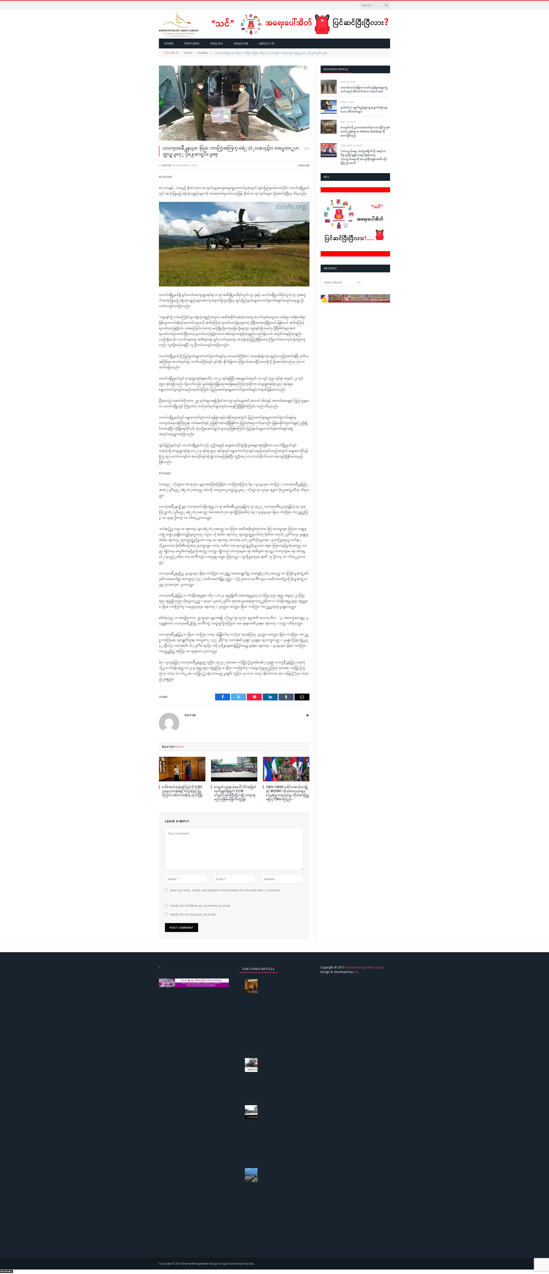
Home (168, 43)
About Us (266, 43)
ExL (356, 972)
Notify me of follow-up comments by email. (200, 906)
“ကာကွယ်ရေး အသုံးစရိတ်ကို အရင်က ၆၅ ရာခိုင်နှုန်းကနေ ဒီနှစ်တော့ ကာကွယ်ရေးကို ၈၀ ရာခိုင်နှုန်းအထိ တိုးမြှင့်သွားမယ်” (364, 157)
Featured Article (336, 69)
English (216, 43)
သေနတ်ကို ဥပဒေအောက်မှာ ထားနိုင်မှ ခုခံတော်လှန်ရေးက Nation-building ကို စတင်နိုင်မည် (365, 131)
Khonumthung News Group (364, 967)
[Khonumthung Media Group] (179, 24)
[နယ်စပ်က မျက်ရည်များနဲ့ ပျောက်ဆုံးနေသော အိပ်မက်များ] (329, 107)
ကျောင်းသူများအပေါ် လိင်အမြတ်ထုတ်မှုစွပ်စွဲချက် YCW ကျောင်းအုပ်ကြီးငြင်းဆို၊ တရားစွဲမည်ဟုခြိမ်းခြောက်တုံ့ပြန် (235, 793)
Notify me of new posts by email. (193, 914)
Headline (241, 43)
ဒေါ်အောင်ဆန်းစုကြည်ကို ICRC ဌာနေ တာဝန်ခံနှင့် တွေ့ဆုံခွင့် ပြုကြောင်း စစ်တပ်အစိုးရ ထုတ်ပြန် (182, 791)
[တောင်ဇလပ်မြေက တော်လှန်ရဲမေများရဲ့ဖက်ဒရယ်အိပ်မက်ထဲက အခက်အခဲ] (329, 87)
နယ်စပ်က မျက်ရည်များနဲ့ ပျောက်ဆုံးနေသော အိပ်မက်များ (364, 109)
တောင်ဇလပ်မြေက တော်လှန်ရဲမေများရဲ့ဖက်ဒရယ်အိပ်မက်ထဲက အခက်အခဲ (364, 89)
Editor (167, 165)
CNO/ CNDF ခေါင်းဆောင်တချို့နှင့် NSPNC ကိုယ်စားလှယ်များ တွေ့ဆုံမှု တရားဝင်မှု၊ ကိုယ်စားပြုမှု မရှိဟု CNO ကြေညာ (287, 793)
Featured (191, 43)
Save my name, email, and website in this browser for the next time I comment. (225, 890)
